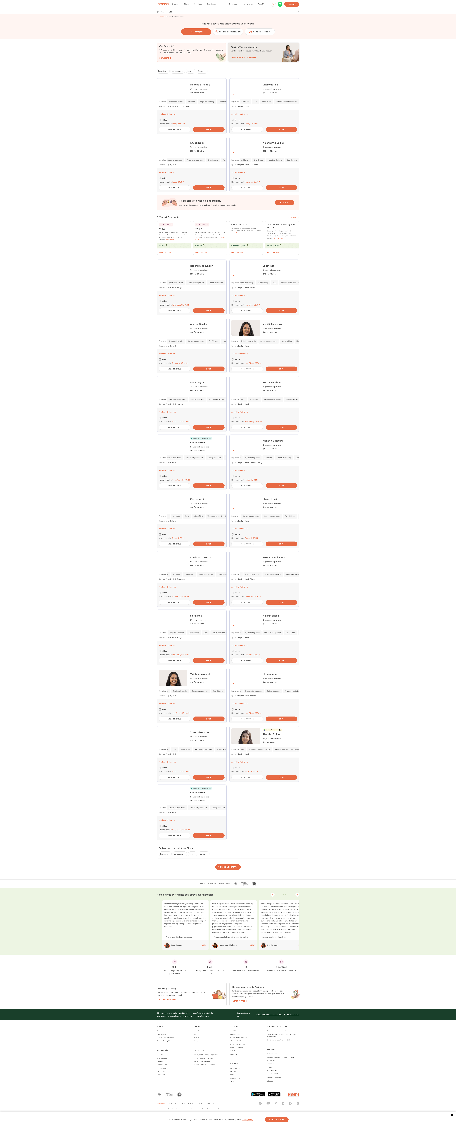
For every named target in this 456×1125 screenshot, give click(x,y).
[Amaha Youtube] (268, 1103)
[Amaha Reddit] (260, 1103)
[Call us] (273, 4)
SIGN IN (291, 4)
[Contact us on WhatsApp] (280, 4)
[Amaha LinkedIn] (283, 1103)
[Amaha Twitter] (276, 1103)
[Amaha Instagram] (297, 1103)
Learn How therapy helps (242, 57)
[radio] (196, 31)
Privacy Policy (247, 1120)
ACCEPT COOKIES (277, 1120)
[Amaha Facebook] (290, 1103)
